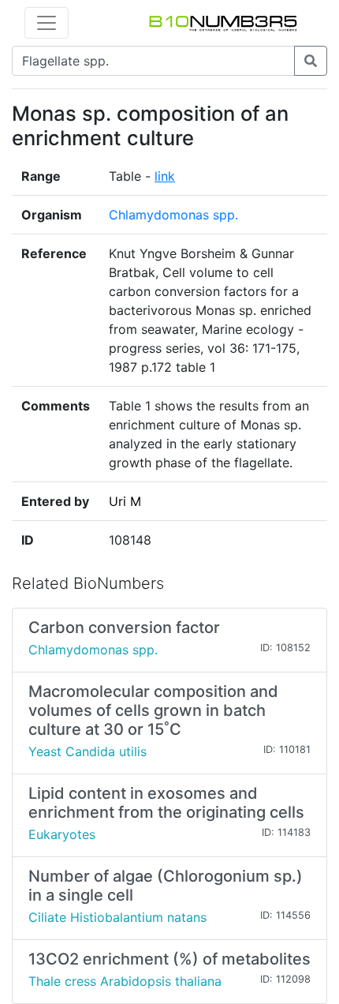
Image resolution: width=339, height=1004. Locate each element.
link (165, 176)
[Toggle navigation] (46, 23)
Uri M (125, 501)
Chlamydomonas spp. (173, 215)
